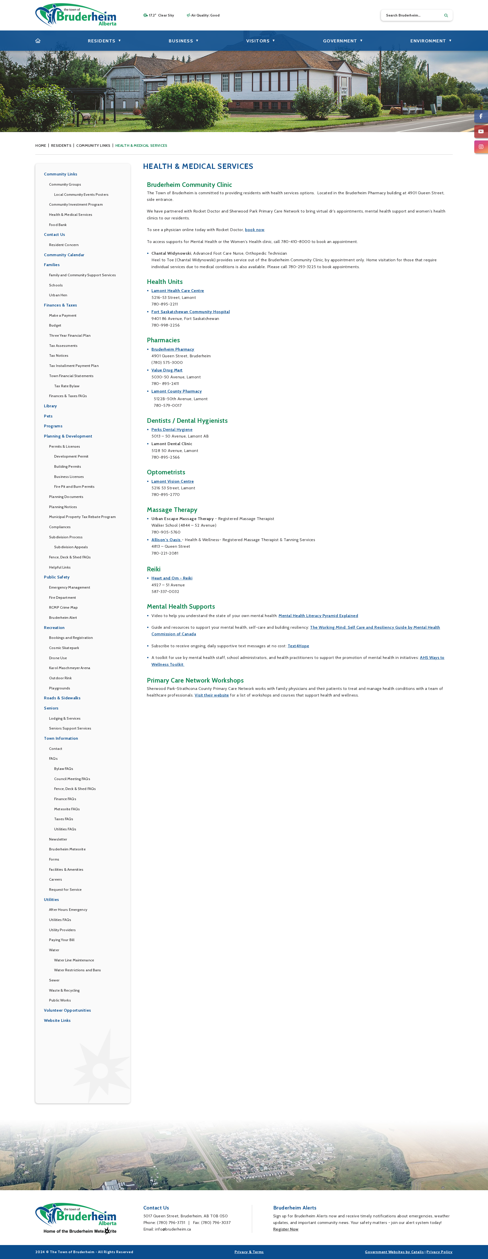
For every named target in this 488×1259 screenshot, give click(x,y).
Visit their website (212, 695)
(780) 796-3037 (216, 1222)
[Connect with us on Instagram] (481, 146)
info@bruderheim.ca (173, 1229)
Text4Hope (298, 645)
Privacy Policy (439, 1252)
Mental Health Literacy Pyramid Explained (318, 615)
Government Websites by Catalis (394, 1252)
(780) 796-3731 (171, 1222)
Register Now (286, 1229)
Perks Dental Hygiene (171, 429)
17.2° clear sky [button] (161, 15)
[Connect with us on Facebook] (481, 116)
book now (254, 229)
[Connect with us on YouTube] (481, 131)
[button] (446, 15)
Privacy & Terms (249, 1252)
